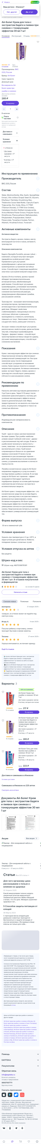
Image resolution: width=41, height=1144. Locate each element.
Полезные (24, 601)
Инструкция (16, 36)
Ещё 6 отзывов (8, 649)
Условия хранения (7, 140)
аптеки (13, 1005)
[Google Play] (10, 1095)
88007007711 (7, 1083)
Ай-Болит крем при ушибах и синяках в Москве (18, 1021)
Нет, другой (12, 12)
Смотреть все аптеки (10, 790)
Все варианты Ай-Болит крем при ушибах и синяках (9, 88)
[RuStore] (16, 1095)
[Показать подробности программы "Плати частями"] (17, 117)
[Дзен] (22, 1128)
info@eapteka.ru (8, 1075)
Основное (6, 36)
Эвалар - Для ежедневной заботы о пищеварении (16, 864)
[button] (6, 2)
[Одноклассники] (10, 1128)
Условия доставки (8, 779)
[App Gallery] (22, 1095)
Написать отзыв (20, 592)
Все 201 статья (22, 875)
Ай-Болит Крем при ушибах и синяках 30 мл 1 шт (28, 695)
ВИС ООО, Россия (9, 183)
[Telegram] (16, 1128)
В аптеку (7, 160)
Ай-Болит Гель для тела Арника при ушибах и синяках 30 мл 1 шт (28, 751)
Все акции (30, 838)
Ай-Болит (11, 76)
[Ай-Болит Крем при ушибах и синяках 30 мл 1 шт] (10, 699)
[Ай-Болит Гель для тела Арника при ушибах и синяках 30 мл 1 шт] (10, 758)
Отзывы (31, 36)
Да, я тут (29, 12)
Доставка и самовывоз (7, 133)
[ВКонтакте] (4, 1128)
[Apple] (4, 1095)
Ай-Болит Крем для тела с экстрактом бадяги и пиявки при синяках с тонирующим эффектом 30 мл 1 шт (28, 722)
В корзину (29, 712)
